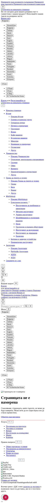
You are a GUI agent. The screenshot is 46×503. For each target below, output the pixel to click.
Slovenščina (11, 25)
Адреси (29, 290)
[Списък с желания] (2, 278)
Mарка (8, 435)
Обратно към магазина (10, 417)
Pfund (9, 88)
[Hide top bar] (3, 6)
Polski (9, 64)
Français (10, 46)
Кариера (9, 437)
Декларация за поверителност (18, 449)
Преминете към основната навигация (29, 4)
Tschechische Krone (15, 96)
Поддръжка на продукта (16, 426)
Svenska (10, 77)
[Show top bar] (3, 300)
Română (10, 69)
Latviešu (10, 54)
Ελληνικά (10, 79)
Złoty (9, 94)
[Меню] (3, 268)
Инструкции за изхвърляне (17, 433)
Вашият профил (19, 290)
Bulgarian (10, 28)
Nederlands (11, 61)
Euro (9, 91)
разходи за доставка (31, 487)
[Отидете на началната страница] (15, 9)
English (9, 41)
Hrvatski (10, 48)
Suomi (9, 74)
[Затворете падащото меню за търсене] (31, 306)
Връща (9, 431)
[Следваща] (3, 265)
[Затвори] (2, 501)
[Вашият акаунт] (3, 280)
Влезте (4, 100)
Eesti (9, 38)
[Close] (3, 303)
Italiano (9, 51)
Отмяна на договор (9, 480)
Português (10, 66)
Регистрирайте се (18, 100)
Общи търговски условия (16, 446)
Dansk (9, 33)
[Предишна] (3, 105)
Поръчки (36, 290)
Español (10, 43)
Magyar (9, 59)
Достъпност (11, 455)
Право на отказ (12, 453)
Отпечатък (10, 451)
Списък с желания (9, 293)
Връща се (21, 293)
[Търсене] (4, 274)
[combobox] (12, 306)
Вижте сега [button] (5, 18)
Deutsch (10, 36)
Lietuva (9, 56)
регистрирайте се (12, 288)
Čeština (9, 30)
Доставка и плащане (14, 428)
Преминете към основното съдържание (17, 2)
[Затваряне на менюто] (16, 283)
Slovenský (10, 72)
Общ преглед (6, 290)
